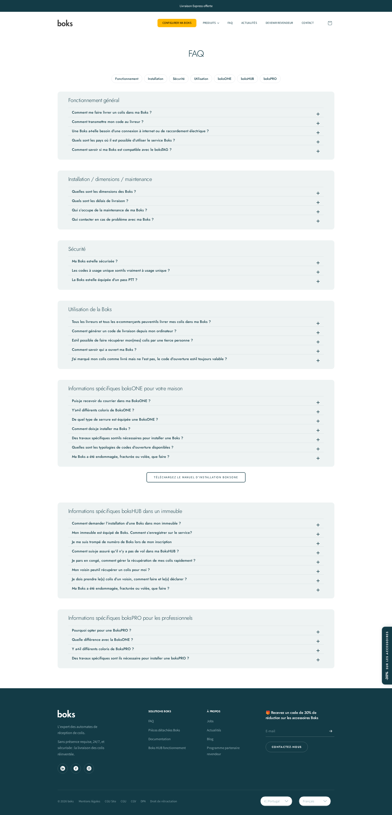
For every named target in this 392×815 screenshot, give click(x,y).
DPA (143, 801)
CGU (123, 801)
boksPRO (270, 78)
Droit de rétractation (163, 801)
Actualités (214, 730)
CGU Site (110, 801)
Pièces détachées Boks (164, 730)
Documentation (159, 739)
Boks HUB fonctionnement (167, 747)
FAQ (151, 721)
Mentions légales (89, 801)
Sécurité (179, 78)
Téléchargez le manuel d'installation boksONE (196, 477)
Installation (155, 78)
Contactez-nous (287, 747)
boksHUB (247, 78)
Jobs (210, 721)
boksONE (224, 78)
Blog (210, 739)
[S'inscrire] (330, 731)
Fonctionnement (126, 78)
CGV (133, 801)
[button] (210, 23)
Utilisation (201, 78)
